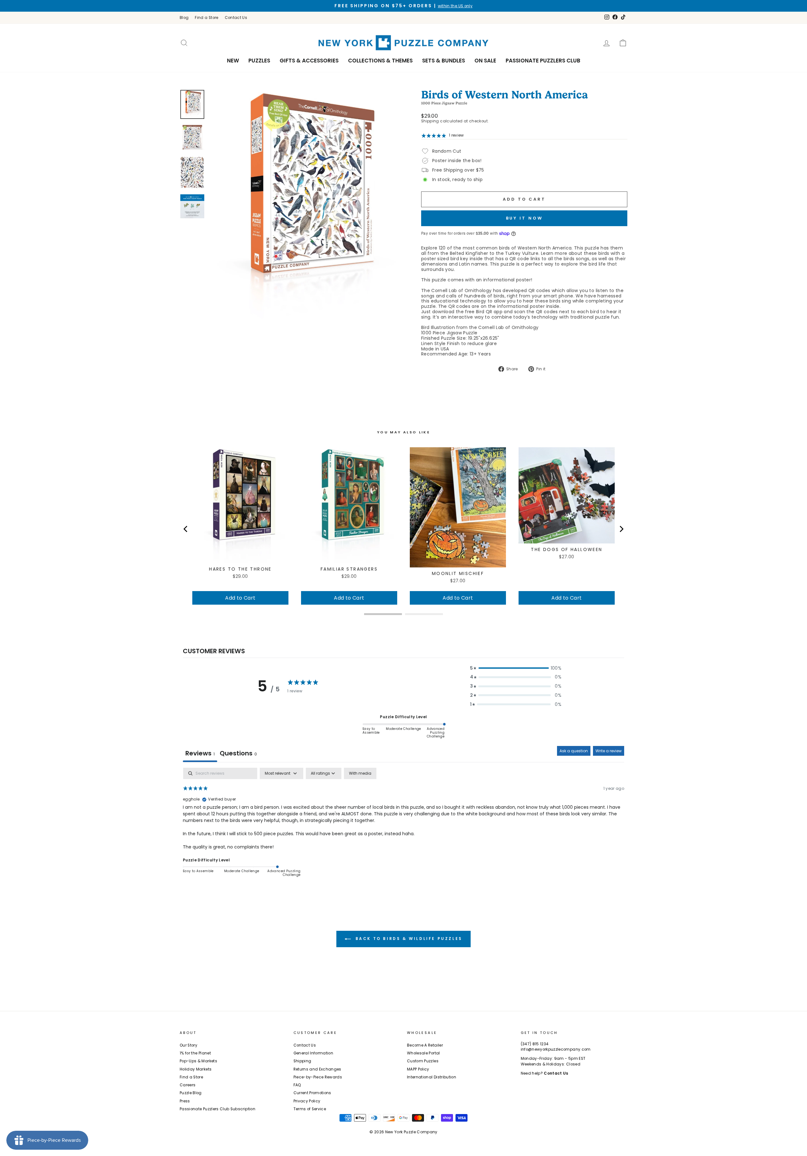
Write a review (608, 751)
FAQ (297, 1085)
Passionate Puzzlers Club (543, 60)
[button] (515, 668)
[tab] (238, 754)
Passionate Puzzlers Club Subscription (217, 1109)
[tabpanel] (403, 826)
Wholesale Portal (423, 1053)
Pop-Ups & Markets (198, 1061)
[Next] (621, 529)
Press (185, 1101)
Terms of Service (309, 1109)
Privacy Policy (307, 1101)
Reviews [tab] (200, 753)
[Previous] (186, 529)
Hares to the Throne (240, 569)
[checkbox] (360, 773)
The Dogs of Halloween (566, 549)
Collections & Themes (380, 60)
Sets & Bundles (443, 60)
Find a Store (206, 17)
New (233, 60)
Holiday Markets (196, 1069)
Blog (184, 17)
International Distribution (431, 1077)
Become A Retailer (425, 1045)
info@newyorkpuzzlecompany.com (556, 1049)
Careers (187, 1085)
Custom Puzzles (422, 1061)
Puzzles (259, 60)
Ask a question (574, 751)
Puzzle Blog (191, 1092)
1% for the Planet (195, 1053)
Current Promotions (312, 1092)
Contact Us (236, 17)
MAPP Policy (418, 1069)
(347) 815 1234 (535, 1044)
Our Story (188, 1045)
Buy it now (524, 218)
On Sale (485, 60)
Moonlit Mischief (458, 573)
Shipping (430, 121)
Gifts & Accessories (309, 60)
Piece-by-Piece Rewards (317, 1077)
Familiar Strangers (349, 569)
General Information (313, 1053)
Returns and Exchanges (317, 1069)
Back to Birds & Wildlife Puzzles (407, 939)
